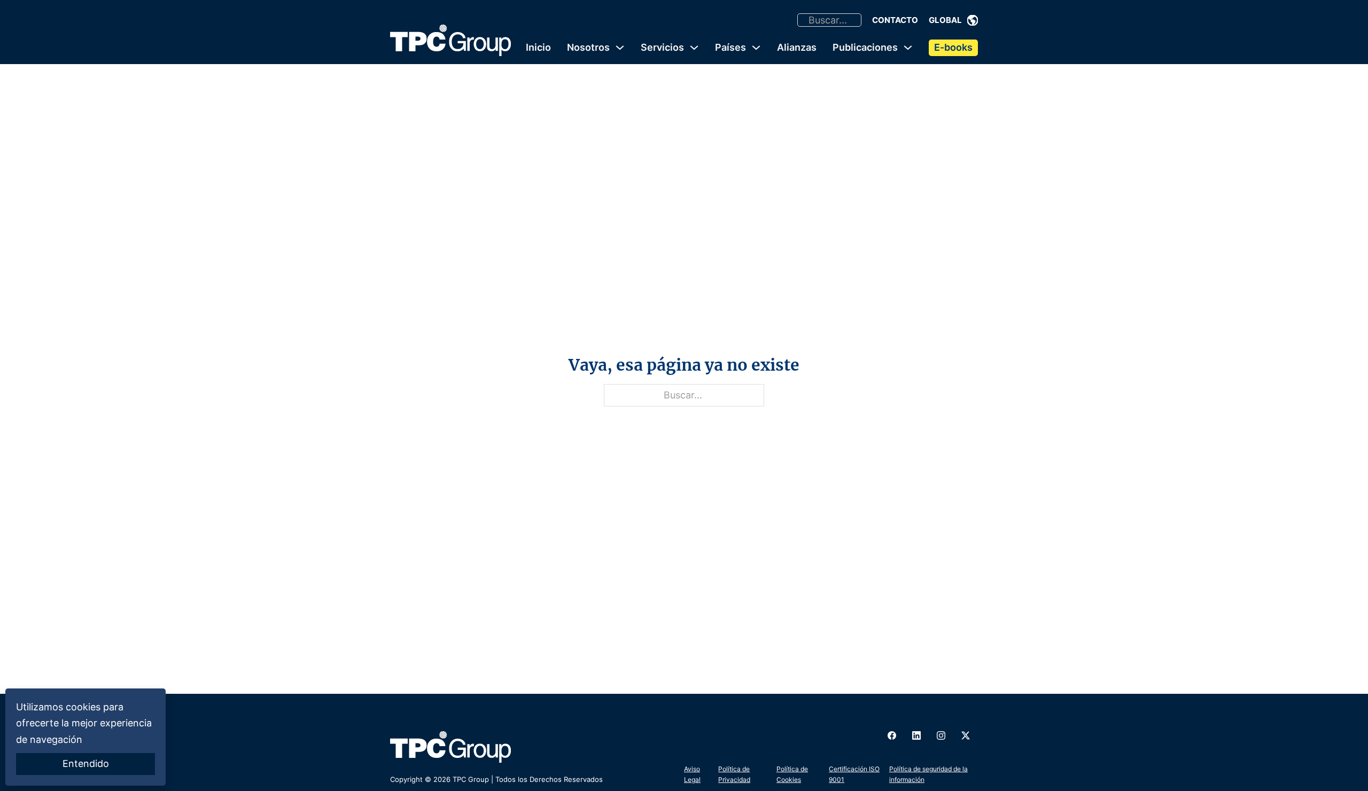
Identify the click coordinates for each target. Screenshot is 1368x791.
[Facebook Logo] (892, 735)
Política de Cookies (792, 774)
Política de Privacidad (734, 774)
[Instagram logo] (941, 735)
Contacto (895, 20)
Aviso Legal (692, 774)
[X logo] (965, 735)
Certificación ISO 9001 (854, 774)
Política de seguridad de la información (928, 774)
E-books (953, 47)
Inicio (538, 47)
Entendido (86, 763)
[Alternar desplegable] (972, 20)
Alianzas (797, 47)
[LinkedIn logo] (916, 735)
